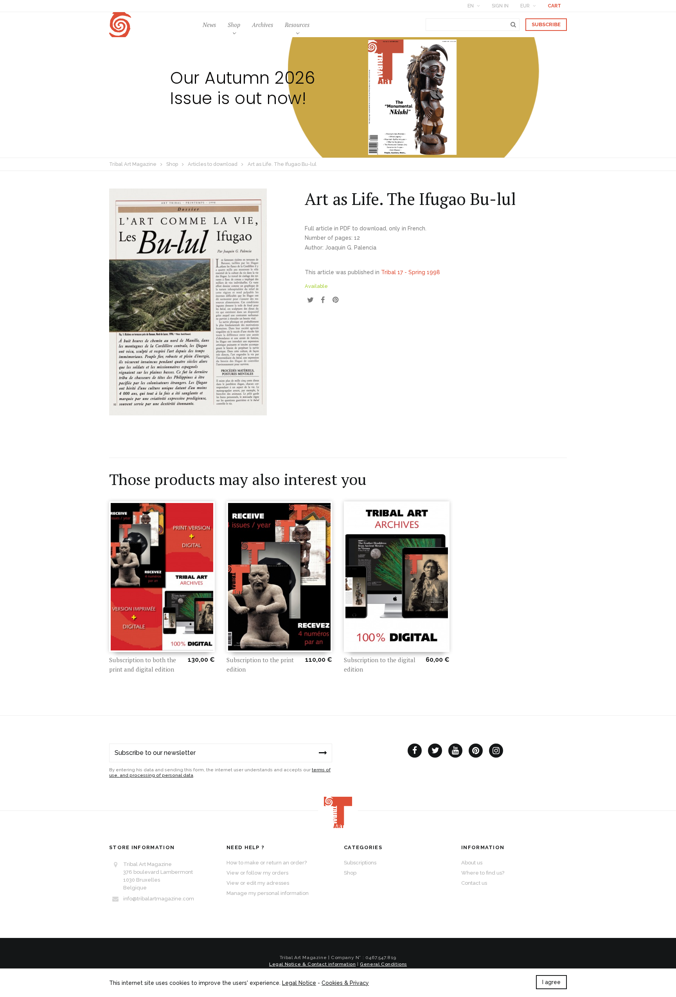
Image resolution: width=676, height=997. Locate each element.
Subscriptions (360, 863)
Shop (234, 25)
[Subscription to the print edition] (279, 576)
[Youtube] (455, 751)
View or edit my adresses (258, 883)
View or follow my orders (257, 873)
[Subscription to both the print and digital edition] (162, 576)
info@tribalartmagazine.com (158, 899)
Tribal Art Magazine (132, 164)
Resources (297, 25)
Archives (262, 25)
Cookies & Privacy (345, 983)
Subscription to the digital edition (379, 664)
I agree (551, 982)
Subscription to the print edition (260, 664)
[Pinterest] (476, 751)
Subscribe (546, 24)
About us (471, 863)
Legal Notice (299, 983)
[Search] (513, 24)
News (209, 25)
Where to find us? (482, 873)
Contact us (474, 883)
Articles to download (212, 164)
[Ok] (322, 753)
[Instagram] (496, 751)
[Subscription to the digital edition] (396, 576)
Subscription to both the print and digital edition (142, 664)
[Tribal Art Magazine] (120, 25)
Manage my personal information (268, 893)
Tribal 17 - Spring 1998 (410, 272)
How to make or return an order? (267, 863)
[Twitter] (435, 751)
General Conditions (383, 964)
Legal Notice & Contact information (312, 964)
